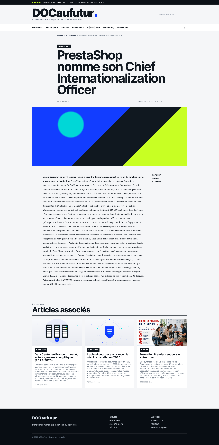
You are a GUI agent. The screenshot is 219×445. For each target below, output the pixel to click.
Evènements (78, 27)
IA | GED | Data (93, 27)
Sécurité (65, 27)
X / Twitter (156, 182)
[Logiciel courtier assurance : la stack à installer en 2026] (109, 332)
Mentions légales (159, 427)
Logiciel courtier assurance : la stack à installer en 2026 (107, 356)
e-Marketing (108, 27)
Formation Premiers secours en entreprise (160, 356)
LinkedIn (156, 178)
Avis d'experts (51, 27)
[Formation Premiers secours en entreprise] (162, 332)
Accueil (60, 35)
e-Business (37, 27)
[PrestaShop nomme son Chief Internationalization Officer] (109, 136)
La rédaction (157, 420)
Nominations (122, 27)
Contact (155, 424)
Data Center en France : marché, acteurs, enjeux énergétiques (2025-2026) (73, 2)
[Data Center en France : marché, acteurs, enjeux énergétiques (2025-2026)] (57, 332)
